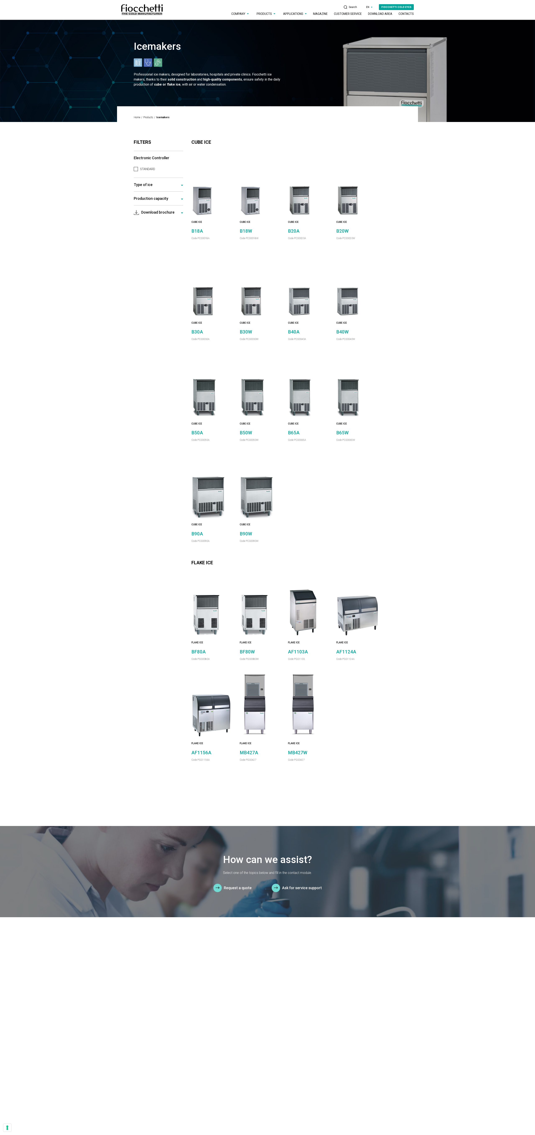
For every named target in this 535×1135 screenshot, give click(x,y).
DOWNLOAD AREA (380, 13)
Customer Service (348, 13)
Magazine (320, 13)
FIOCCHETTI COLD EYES (396, 7)
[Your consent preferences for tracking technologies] (7, 1128)
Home (137, 117)
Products (148, 117)
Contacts (406, 13)
